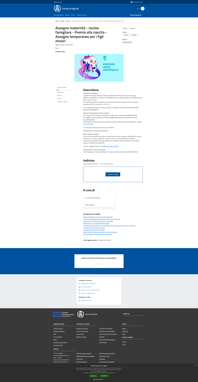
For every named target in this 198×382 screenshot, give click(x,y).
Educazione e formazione (105, 328)
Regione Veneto (58, 2)
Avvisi (67, 21)
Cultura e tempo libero (82, 331)
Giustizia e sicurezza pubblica (107, 331)
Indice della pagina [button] (61, 87)
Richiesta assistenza (81, 362)
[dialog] (99, 373)
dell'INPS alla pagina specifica (110, 146)
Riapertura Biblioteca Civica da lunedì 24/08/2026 (97, 217)
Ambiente (101, 337)
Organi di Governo (58, 328)
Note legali (102, 359)
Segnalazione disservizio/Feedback (85, 356)
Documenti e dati (58, 345)
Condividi (125, 28)
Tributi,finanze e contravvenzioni (108, 334)
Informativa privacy (104, 356)
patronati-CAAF (88, 124)
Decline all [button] (104, 376)
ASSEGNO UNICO (90, 120)
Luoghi (124, 342)
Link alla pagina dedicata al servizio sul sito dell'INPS (98, 127)
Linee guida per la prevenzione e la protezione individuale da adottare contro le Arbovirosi (109, 226)
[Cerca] (142, 8)
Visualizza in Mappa (113, 174)
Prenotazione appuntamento (83, 353)
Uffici (55, 334)
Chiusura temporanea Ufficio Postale (94, 230)
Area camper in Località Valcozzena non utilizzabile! (98, 221)
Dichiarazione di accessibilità (106, 362)
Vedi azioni (132, 28)
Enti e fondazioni (58, 337)
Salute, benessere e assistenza (107, 340)
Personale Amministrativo (60, 342)
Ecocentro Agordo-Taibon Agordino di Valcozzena (97, 234)
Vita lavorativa (80, 334)
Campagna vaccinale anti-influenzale (94, 228)
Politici (55, 340)
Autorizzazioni (103, 342)
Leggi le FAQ (79, 359)
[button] (99, 379)
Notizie (124, 328)
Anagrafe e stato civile (82, 328)
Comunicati (125, 331)
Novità (62, 21)
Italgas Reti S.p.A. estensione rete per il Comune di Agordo (100, 232)
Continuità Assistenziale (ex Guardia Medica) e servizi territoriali (101, 219)
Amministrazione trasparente (107, 353)
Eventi (124, 344)
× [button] (196, 365)
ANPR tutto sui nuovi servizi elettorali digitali (96, 223)
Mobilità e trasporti (81, 337)
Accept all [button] (93, 376)
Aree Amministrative (59, 331)
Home (56, 21)
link (114, 372)
